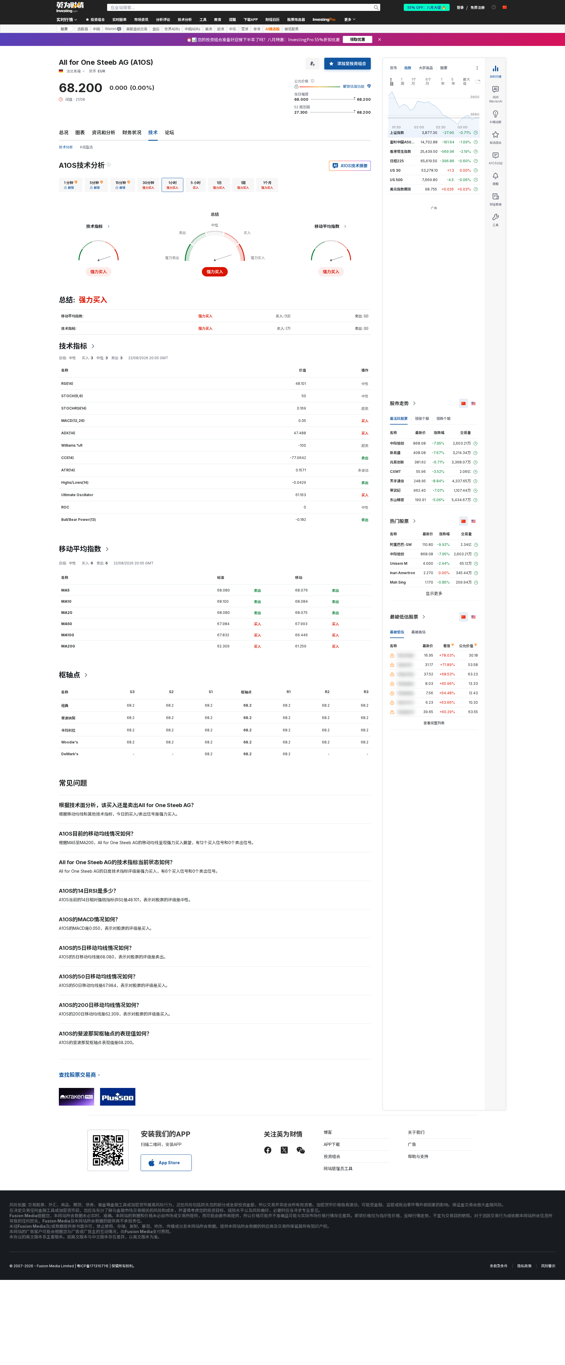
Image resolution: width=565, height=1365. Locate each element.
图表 (80, 132)
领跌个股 (443, 418)
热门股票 (399, 521)
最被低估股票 (404, 617)
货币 (393, 68)
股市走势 (399, 403)
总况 (63, 132)
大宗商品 (426, 68)
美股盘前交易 (136, 28)
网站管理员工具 (338, 1168)
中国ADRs (192, 28)
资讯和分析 (103, 132)
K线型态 (86, 147)
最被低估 (397, 632)
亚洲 (244, 28)
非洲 (256, 28)
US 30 (395, 170)
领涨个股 (422, 418)
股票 (64, 28)
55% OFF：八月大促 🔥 (426, 7)
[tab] (70, 185)
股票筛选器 (296, 19)
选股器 (82, 28)
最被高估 (418, 632)
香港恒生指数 (400, 151)
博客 (328, 1132)
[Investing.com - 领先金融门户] (70, 7)
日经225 (397, 161)
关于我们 (416, 1132)
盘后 (155, 28)
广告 (412, 1144)
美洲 (208, 28)
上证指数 (397, 132)
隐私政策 (524, 1266)
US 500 (396, 180)
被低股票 (292, 28)
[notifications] (494, 7)
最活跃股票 (399, 418)
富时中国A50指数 (404, 142)
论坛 (169, 132)
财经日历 (272, 19)
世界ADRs (172, 28)
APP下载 (332, 1144)
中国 (96, 28)
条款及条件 (499, 1266)
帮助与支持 (418, 1156)
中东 (232, 28)
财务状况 (131, 132)
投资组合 (332, 1156)
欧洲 (220, 28)
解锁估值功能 (353, 86)
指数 (407, 68)
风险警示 (548, 1266)
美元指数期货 (400, 189)
